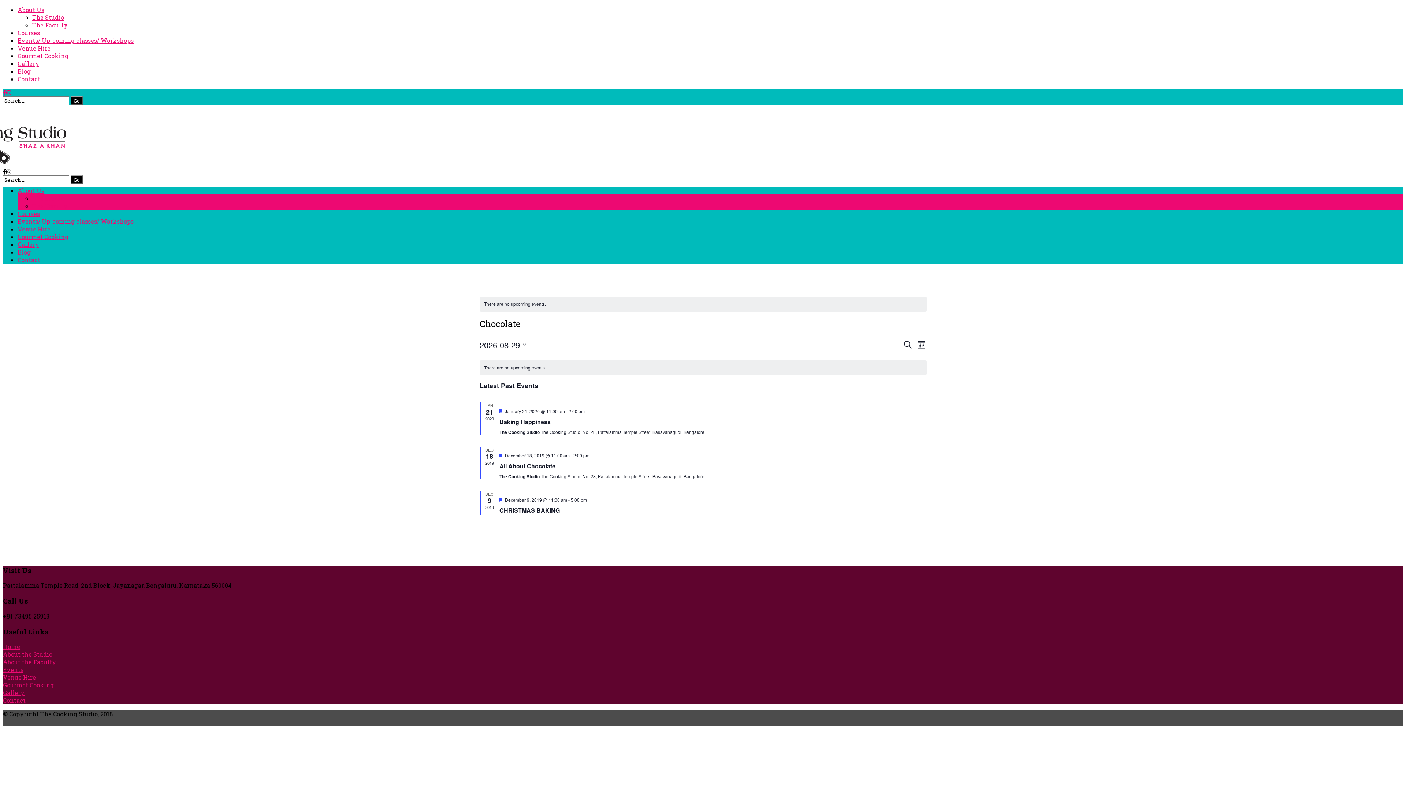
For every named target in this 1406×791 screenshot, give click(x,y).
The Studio (48, 17)
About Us (31, 10)
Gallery (28, 63)
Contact (29, 79)
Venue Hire (34, 48)
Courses (29, 33)
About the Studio (27, 654)
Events (13, 669)
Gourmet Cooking (43, 56)
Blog (24, 71)
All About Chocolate (527, 466)
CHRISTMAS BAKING (529, 510)
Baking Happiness (525, 421)
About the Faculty (29, 662)
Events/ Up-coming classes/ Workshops (76, 40)
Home (11, 646)
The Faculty (50, 25)
